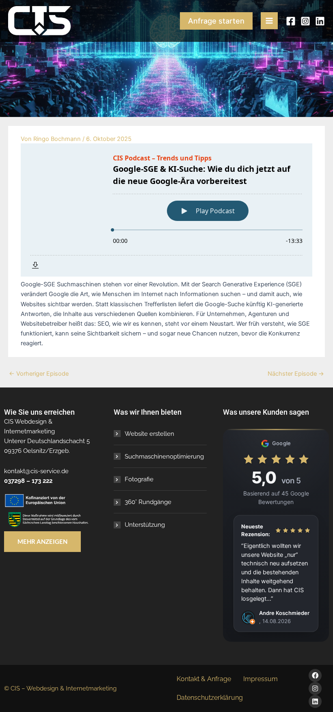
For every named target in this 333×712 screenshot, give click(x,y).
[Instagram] (305, 21)
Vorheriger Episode (39, 374)
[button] (216, 20)
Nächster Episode (296, 374)
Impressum (260, 679)
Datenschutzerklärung (210, 697)
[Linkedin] (320, 21)
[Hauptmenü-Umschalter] (269, 20)
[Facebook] (291, 21)
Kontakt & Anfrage (204, 679)
